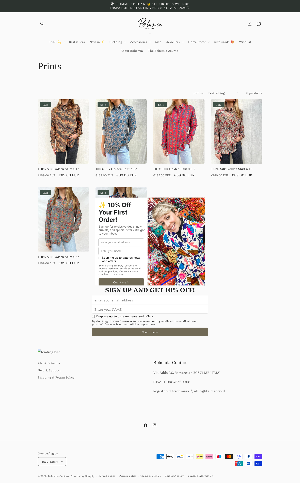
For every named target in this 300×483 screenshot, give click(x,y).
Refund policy (107, 475)
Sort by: (198, 93)
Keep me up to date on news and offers (124, 316)
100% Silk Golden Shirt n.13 (173, 169)
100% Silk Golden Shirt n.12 (116, 169)
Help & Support (49, 370)
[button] (42, 23)
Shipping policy (174, 475)
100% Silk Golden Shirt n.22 (58, 257)
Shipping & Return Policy (56, 377)
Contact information (200, 475)
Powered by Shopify (82, 475)
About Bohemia (49, 363)
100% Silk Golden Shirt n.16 (231, 169)
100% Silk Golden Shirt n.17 (58, 169)
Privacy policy (128, 475)
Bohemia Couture (59, 475)
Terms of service (150, 475)
